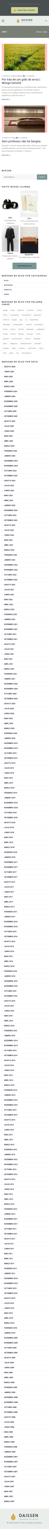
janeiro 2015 (9, 1036)
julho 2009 (9, 1363)
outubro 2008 (10, 1407)
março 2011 (9, 1263)
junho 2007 (9, 1486)
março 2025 (9, 446)
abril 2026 (8, 381)
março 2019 (9, 788)
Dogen (14, 320)
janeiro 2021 (9, 679)
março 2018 (9, 847)
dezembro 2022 (10, 565)
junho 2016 (9, 951)
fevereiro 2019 (10, 793)
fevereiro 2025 (10, 451)
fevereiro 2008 (10, 1447)
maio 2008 (8, 1432)
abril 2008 (8, 1437)
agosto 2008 (9, 1417)
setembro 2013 (10, 1115)
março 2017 (9, 907)
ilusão (5, 329)
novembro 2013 (11, 1105)
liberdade (30, 329)
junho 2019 (9, 773)
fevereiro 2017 (10, 912)
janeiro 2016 (9, 976)
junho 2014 (9, 1070)
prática (27, 339)
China (5, 315)
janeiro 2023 (9, 560)
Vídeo (6, 294)
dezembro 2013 (10, 1100)
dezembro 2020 (10, 684)
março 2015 (9, 1026)
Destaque (19, 76)
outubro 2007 (10, 1467)
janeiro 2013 (9, 1154)
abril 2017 (8, 902)
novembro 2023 (11, 510)
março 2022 (9, 609)
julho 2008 (9, 1422)
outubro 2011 (10, 1229)
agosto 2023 (9, 525)
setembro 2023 (10, 520)
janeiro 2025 (9, 456)
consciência (26, 315)
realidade (36, 339)
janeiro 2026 (9, 396)
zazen (11, 353)
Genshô (29, 325)
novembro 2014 (11, 1045)
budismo (20, 310)
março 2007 (9, 1501)
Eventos (8, 290)
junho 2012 (9, 1189)
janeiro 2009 (9, 1392)
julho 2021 (9, 649)
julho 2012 (9, 1184)
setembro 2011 (10, 1234)
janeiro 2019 (9, 798)
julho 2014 (9, 1065)
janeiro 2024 (9, 505)
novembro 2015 (11, 986)
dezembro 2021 (10, 624)
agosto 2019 (9, 763)
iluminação (39, 325)
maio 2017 (8, 897)
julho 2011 (9, 1244)
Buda (13, 310)
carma (39, 310)
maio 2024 (8, 495)
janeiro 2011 (9, 1273)
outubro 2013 (10, 1110)
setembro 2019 (10, 758)
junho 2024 (9, 490)
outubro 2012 (10, 1169)
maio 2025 (8, 436)
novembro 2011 (11, 1224)
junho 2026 (9, 372)
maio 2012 (8, 1194)
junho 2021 (9, 654)
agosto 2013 (9, 1120)
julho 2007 (9, 1482)
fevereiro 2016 (10, 971)
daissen (31, 76)
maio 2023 (8, 540)
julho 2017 (9, 887)
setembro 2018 (10, 818)
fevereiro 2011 (10, 1268)
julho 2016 (9, 946)
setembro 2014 (10, 1055)
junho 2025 (9, 431)
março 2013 (9, 1145)
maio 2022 (8, 600)
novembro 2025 (11, 406)
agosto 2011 (9, 1239)
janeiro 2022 (9, 619)
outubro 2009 (10, 1348)
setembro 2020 (10, 699)
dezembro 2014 (10, 1041)
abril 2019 (8, 783)
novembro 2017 (11, 867)
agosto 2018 (9, 822)
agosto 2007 (9, 1477)
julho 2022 (9, 590)
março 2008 (9, 1442)
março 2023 (9, 550)
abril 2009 (8, 1377)
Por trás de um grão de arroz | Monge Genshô (21, 81)
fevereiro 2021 (10, 674)
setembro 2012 (10, 1174)
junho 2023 (9, 535)
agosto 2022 (9, 585)
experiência (34, 320)
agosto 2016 (9, 941)
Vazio (41, 348)
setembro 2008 (10, 1412)
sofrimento (32, 348)
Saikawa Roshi (25, 343)
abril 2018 (8, 842)
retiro (5, 343)
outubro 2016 (10, 932)
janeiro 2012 (9, 1214)
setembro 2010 (10, 1293)
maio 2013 (8, 1135)
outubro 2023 (10, 515)
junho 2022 (9, 595)
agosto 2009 (9, 1358)
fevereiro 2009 (10, 1387)
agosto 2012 (9, 1179)
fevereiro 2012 (10, 1209)
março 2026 (9, 386)
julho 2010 (9, 1303)
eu (26, 320)
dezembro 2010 (10, 1278)
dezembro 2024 (10, 461)
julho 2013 (9, 1125)
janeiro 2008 (9, 1452)
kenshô (21, 329)
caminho (30, 310)
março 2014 (9, 1085)
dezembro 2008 (10, 1397)
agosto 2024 (9, 481)
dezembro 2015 (10, 981)
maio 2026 (8, 377)
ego (21, 320)
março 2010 (9, 1323)
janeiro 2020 (9, 738)
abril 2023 (8, 545)
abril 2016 (8, 961)
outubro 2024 (10, 471)
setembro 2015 (10, 996)
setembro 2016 (10, 936)
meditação (40, 329)
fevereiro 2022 (10, 614)
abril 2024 (8, 500)
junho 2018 (9, 832)
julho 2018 (9, 827)
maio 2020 (8, 718)
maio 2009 (8, 1373)
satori (14, 348)
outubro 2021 (10, 634)
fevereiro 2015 (10, 1031)
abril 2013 (8, 1140)
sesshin (22, 348)
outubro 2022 (10, 575)
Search (42, 177)
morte (38, 334)
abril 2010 (8, 1318)
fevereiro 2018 (10, 852)
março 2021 (9, 669)
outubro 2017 (10, 872)
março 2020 (9, 728)
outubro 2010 (10, 1288)
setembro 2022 (10, 580)
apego (5, 310)
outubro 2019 (10, 753)
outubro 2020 (10, 694)
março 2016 (9, 966)
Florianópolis (18, 325)
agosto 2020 (9, 704)
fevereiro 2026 (10, 391)
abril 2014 (8, 1080)
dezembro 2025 (10, 401)
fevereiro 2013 (10, 1150)
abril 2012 (8, 1199)
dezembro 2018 (10, 803)
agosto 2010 (9, 1298)
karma (12, 329)
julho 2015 (9, 1006)
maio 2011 (8, 1254)
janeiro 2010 (9, 1333)
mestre (13, 334)
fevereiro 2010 (10, 1328)
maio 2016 (8, 956)
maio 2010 (8, 1313)
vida (4, 353)
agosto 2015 (9, 1001)
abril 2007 (8, 1496)
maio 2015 (8, 1016)
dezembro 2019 (10, 743)
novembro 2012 (11, 1164)
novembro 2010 (11, 1283)
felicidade (6, 325)
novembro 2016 (11, 927)
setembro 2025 (10, 416)
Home (38, 32)
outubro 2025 (10, 411)
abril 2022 (8, 604)
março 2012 (9, 1204)
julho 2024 (9, 486)
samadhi (37, 343)
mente (5, 334)
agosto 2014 (9, 1060)
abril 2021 (8, 664)
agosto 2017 (9, 882)
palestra (6, 339)
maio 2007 (8, 1491)
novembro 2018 (11, 808)
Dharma (6, 320)
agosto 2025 (9, 421)
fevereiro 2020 (10, 733)
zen (17, 353)
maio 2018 (8, 837)
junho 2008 (9, 1427)
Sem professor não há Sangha (21, 141)
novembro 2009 (11, 1343)
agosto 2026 (9, 367)
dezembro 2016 (10, 922)
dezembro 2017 (10, 862)
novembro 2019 (11, 748)
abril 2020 (8, 723)
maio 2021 (8, 659)
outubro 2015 (10, 991)
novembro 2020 (11, 689)
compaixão (14, 315)
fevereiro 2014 (10, 1090)
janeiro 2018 (9, 857)
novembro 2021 (11, 629)
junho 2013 (9, 1130)
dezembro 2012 (10, 1159)
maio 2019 (8, 778)
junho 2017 (9, 892)
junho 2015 (9, 1011)
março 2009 (9, 1382)
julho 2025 (9, 426)
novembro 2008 (11, 1402)
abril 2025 (8, 441)
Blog (14, 76)
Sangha (6, 348)
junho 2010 (9, 1308)
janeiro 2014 (9, 1095)
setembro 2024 (10, 476)
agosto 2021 (9, 644)
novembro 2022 (11, 570)
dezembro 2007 (10, 1457)
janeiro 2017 (9, 917)
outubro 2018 (10, 813)
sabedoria (13, 343)
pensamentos (17, 339)
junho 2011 (9, 1249)
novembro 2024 (11, 466)
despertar (37, 315)
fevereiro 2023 (10, 555)
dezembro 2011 (10, 1219)
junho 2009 (9, 1368)
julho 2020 (9, 709)
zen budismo (26, 353)
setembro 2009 (10, 1353)
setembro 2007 (10, 1472)
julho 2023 (9, 530)
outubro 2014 (10, 1050)
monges (30, 334)
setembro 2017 (10, 877)
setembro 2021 (10, 639)
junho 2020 (9, 713)
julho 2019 (9, 768)
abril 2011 (8, 1259)
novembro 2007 (11, 1462)
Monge (21, 334)
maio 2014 (8, 1075)
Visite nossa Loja (24, 266)
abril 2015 (8, 1021)
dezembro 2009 (10, 1338)
